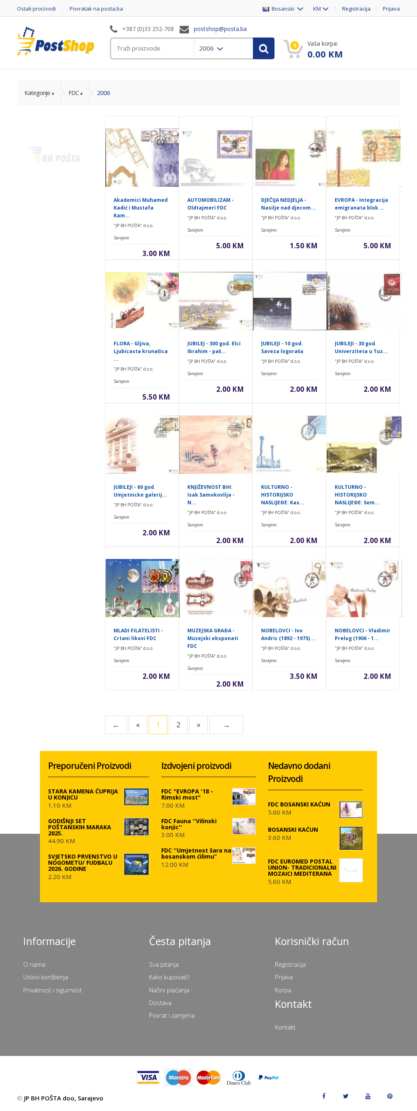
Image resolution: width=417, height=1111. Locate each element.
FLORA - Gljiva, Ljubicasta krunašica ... (141, 351)
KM (317, 9)
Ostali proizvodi (36, 9)
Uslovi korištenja (45, 977)
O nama (34, 964)
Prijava (391, 9)
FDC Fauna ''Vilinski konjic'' (189, 824)
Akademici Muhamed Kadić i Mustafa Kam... (141, 208)
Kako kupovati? (169, 977)
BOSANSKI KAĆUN (293, 829)
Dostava (160, 1002)
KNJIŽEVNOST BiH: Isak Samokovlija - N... (211, 495)
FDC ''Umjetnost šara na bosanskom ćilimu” (196, 853)
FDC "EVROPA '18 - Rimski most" (187, 794)
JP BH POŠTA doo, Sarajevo (63, 1098)
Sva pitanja (164, 964)
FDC (73, 92)
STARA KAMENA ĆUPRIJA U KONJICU (83, 794)
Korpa (283, 990)
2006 (103, 92)
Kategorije (37, 92)
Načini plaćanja (169, 990)
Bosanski (282, 9)
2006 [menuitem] (207, 48)
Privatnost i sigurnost (52, 990)
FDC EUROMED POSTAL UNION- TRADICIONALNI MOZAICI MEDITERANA (302, 867)
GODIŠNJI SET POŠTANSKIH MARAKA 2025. (79, 827)
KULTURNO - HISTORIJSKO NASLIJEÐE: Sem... (357, 495)
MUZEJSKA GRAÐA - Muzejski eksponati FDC (212, 638)
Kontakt (285, 1027)
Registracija (356, 9)
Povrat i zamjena (172, 1015)
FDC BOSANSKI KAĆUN (299, 804)
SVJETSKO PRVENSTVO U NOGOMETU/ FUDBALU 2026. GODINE (82, 862)
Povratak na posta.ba (96, 9)
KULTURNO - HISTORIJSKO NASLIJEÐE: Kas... (282, 495)
